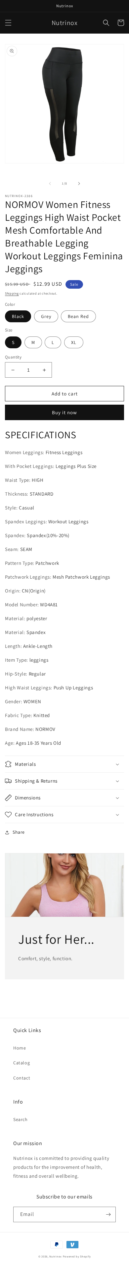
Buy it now (64, 412)
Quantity (13, 357)
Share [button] (19, 832)
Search (20, 1119)
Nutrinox (55, 1256)
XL (73, 342)
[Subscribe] (108, 1214)
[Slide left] (50, 183)
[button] (8, 22)
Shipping (12, 293)
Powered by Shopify (77, 1256)
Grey (46, 316)
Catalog (21, 1063)
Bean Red (78, 316)
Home (19, 1048)
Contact (21, 1078)
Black (18, 316)
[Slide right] (79, 183)
